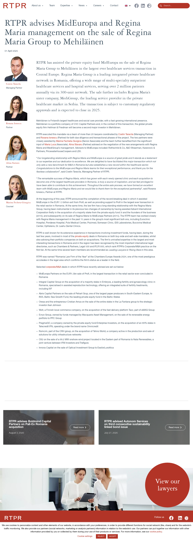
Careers (97, 6)
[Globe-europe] (149, 6)
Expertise (65, 6)
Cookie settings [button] (84, 536)
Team (52, 6)
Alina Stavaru (12, 163)
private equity (82, 236)
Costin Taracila (13, 84)
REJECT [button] (101, 536)
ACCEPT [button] (112, 536)
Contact (114, 6)
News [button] (81, 6)
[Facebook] (136, 6)
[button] (127, 6)
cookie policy (156, 532)
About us (36, 6)
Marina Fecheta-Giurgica (18, 202)
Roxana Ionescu (13, 123)
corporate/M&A (53, 267)
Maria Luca (50, 145)
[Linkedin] (143, 6)
